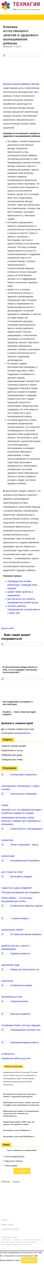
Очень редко (11, 1165)
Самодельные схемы (12, 759)
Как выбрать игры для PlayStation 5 (18, 1136)
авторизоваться (22, 733)
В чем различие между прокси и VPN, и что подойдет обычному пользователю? (20, 670)
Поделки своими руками (13, 746)
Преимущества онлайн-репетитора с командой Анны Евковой (22, 585)
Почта (4, 1220)
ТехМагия (26, 4)
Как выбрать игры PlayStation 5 (17, 1130)
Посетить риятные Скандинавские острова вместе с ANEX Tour (23, 609)
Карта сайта (7, 1224)
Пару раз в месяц (13, 1161)
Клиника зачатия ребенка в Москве (21, 84)
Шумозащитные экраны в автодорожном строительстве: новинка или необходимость (21, 1113)
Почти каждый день (15, 1156)
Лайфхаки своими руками (13, 1066)
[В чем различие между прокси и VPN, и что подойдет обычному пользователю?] (22, 644)
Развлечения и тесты (12, 750)
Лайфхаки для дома (11, 755)
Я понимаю (29, 1260)
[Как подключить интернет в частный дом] (22, 679)
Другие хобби (7, 628)
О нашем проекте (10, 1229)
